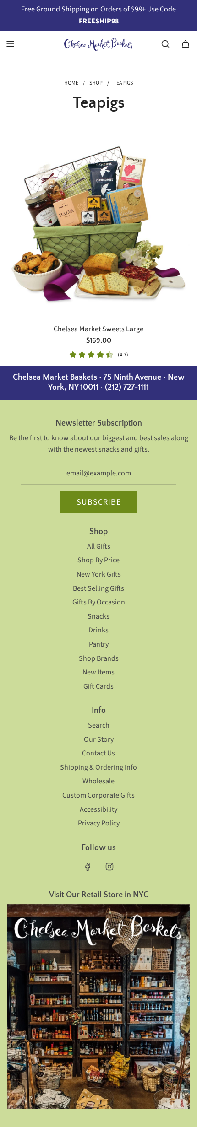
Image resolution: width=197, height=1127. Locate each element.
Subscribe (99, 502)
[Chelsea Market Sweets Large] (98, 224)
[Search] (165, 44)
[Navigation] (10, 44)
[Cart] (185, 44)
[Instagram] (109, 867)
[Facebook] (88, 867)
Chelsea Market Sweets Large (98, 329)
